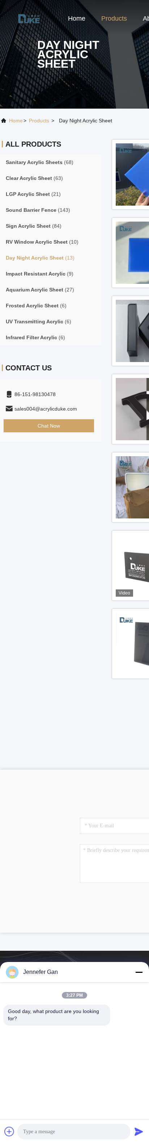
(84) (33, 226)
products (39, 120)
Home (76, 18)
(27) (40, 290)
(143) (38, 210)
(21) (33, 194)
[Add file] (9, 1131)
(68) (39, 162)
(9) (39, 274)
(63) (34, 178)
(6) (36, 305)
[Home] (29, 18)
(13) (40, 258)
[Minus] (139, 972)
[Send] (139, 1131)
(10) (42, 242)
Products (114, 18)
